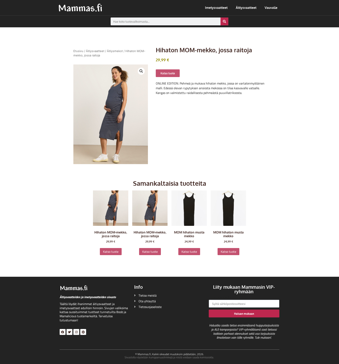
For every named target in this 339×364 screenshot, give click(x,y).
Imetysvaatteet (216, 8)
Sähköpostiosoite (220, 298)
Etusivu (78, 51)
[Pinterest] (83, 332)
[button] (141, 71)
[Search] (224, 21)
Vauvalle (271, 8)
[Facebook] (63, 332)
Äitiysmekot (115, 51)
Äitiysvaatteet (246, 8)
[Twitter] (69, 332)
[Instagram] (76, 332)
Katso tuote (110, 251)
